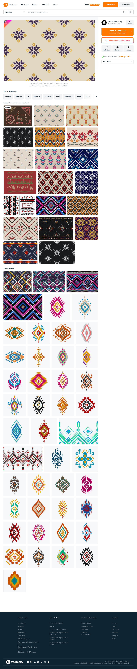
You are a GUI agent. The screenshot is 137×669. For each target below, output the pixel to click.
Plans (87, 5)
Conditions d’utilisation (81, 663)
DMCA (52, 626)
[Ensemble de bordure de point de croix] (17, 116)
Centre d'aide (86, 623)
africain (19, 97)
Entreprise (21, 633)
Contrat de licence (56, 623)
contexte (48, 97)
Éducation (21, 636)
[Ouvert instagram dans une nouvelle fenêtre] (31, 662)
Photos (24, 5)
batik (58, 97)
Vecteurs (13, 5)
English (114, 623)
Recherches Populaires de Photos (59, 638)
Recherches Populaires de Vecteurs (59, 633)
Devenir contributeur (86, 633)
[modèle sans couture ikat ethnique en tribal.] (82, 205)
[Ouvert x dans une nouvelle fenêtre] (45, 662)
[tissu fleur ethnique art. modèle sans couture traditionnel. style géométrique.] (51, 205)
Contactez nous (87, 626)
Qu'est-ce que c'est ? (124, 57)
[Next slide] (94, 96)
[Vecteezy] (5, 5)
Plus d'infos (107, 62)
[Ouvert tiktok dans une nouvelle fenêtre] (41, 662)
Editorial (45, 5)
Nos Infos (84, 629)
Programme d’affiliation (58, 629)
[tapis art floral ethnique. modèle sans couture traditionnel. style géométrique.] (82, 281)
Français (115, 636)
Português (115, 629)
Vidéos (34, 5)
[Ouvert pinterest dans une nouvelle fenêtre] (38, 662)
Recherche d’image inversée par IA (28, 643)
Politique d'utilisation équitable (119, 663)
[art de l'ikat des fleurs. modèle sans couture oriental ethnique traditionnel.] (50, 159)
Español (114, 626)
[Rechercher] (124, 12)
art (28, 97)
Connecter (126, 5)
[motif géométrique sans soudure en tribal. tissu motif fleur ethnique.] (17, 281)
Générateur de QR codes (27, 652)
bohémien (68, 97)
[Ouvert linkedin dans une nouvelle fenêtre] (35, 662)
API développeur (24, 639)
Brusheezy (21, 623)
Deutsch (115, 633)
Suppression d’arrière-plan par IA (27, 648)
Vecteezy (21, 626)
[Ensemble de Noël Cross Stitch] (20, 182)
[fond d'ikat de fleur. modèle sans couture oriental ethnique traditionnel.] (82, 116)
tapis (88, 97)
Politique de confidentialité (99, 663)
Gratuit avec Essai (117, 31)
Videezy (20, 629)
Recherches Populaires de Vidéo (59, 643)
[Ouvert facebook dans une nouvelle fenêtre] (28, 662)
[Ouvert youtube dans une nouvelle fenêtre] (48, 662)
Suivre (130, 24)
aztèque (37, 97)
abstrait (8, 97)
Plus (55, 5)
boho (79, 97)
